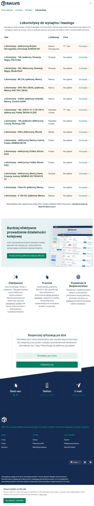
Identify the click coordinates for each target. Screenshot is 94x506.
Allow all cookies (14, 501)
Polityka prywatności (71, 443)
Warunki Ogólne (69, 447)
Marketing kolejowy (40, 447)
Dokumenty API (38, 443)
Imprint (66, 440)
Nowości (4, 447)
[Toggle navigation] (90, 3)
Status (35, 440)
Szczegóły (83, 46)
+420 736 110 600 (47, 395)
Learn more (43, 494)
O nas (3, 440)
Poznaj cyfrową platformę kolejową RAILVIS (26, 256)
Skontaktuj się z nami (47, 356)
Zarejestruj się (47, 364)
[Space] (10, 3)
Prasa (3, 443)
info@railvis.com (78, 395)
